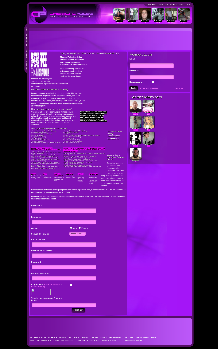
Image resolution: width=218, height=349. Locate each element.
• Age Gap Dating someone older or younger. (80, 156)
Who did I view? (143, 337)
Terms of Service (51, 285)
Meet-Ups (69, 174)
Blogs (33, 174)
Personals (93, 174)
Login (187, 5)
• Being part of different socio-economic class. (80, 161)
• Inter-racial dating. (39, 161)
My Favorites (177, 5)
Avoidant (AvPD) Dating (41, 140)
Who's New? (130, 337)
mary (148, 114)
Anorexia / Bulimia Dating (42, 134)
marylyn (183, 22)
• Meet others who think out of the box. (46, 152)
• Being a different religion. (73, 164)
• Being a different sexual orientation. (77, 165)
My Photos (53, 337)
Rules (120, 340)
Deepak (135, 146)
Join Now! (179, 89)
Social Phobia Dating (72, 140)
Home (32, 340)
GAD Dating (69, 134)
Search (63, 337)
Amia (148, 130)
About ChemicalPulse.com (48, 340)
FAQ (62, 340)
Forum (77, 337)
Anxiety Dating (38, 135)
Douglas (170, 22)
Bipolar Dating (37, 141)
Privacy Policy (38, 287)
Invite (154, 337)
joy (132, 22)
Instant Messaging (58, 174)
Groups (80, 174)
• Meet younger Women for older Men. (45, 158)
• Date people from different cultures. (45, 162)
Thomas (135, 114)
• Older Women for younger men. (43, 156)
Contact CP (80, 340)
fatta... (135, 130)
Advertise (69, 340)
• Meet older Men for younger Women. (45, 159)
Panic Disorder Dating (73, 137)
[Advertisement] (84, 39)
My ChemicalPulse (39, 337)
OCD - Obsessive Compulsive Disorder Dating (82, 135)
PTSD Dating (69, 138)
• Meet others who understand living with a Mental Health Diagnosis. (45, 167)
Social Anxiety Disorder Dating (44, 131)
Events (104, 337)
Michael (119, 22)
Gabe (148, 146)
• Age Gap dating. (38, 153)
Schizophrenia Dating (73, 142)
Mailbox (152, 5)
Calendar (164, 5)
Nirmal (158, 22)
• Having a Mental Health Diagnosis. (76, 158)
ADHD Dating (37, 138)
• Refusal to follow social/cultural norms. (78, 159)
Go (135, 161)
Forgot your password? (149, 89)
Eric (145, 22)
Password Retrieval (133, 340)
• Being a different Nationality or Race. (78, 162)
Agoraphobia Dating (39, 132)
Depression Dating (71, 132)
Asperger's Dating (39, 137)
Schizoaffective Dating (73, 141)
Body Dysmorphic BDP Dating (76, 131)
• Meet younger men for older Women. (45, 155)
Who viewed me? (116, 337)
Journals (86, 337)
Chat (45, 174)
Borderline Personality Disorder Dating (47, 142)
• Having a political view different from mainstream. (82, 166)
